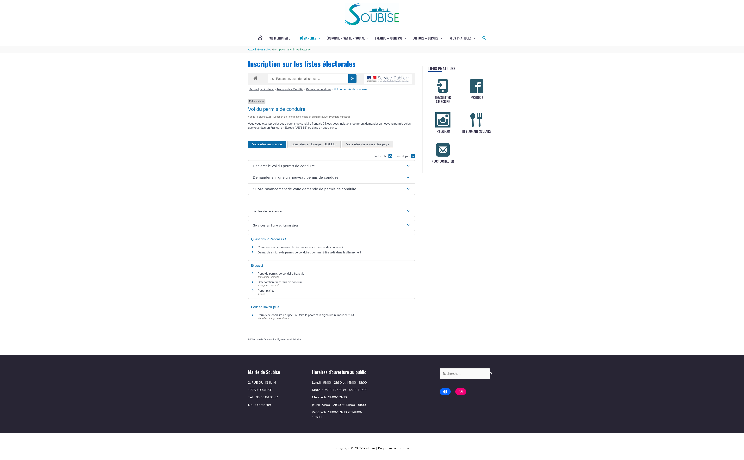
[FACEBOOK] (476, 86)
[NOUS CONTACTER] (442, 149)
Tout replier (381, 156)
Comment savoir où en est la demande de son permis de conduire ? (300, 247)
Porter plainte (266, 290)
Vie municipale (279, 38)
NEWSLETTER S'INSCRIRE (443, 99)
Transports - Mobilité (290, 89)
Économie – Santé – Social (345, 38)
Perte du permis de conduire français (281, 273)
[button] (484, 38)
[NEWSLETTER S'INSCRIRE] (442, 86)
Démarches (308, 38)
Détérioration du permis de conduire (280, 282)
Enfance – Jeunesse (388, 38)
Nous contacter (259, 404)
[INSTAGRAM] (442, 119)
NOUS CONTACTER (443, 161)
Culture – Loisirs (425, 38)
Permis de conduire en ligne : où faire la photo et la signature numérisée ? (304, 315)
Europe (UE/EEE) (296, 127)
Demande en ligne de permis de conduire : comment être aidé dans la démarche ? (309, 252)
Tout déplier (403, 156)
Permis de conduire (318, 89)
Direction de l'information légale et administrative (275, 339)
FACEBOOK (476, 97)
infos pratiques (460, 38)
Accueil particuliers (261, 89)
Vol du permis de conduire (350, 89)
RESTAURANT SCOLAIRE (476, 131)
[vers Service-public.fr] (388, 79)
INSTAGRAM (443, 131)
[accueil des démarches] (255, 77)
